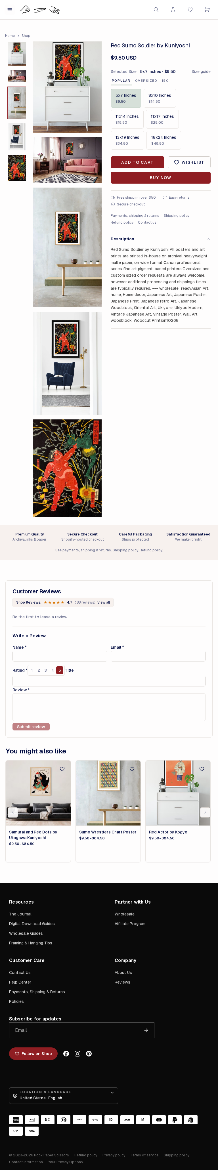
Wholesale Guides (26, 933)
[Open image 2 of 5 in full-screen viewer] (67, 160)
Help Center (20, 982)
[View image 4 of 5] (17, 136)
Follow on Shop (37, 1053)
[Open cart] (207, 9)
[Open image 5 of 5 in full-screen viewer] (67, 468)
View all (103, 602)
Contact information (26, 1162)
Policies (16, 1001)
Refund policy (122, 222)
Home (10, 36)
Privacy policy (113, 1155)
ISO (165, 80)
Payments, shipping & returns (135, 216)
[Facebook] (66, 1053)
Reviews (122, 982)
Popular (121, 80)
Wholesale (125, 914)
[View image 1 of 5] (17, 54)
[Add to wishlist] (62, 769)
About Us (123, 972)
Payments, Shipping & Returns (37, 992)
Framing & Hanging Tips (30, 943)
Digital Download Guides (32, 923)
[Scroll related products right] (205, 812)
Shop (26, 36)
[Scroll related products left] (13, 812)
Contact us (147, 222)
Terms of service (144, 1155)
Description (122, 239)
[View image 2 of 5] (17, 76)
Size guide (201, 71)
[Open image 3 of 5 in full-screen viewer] (67, 247)
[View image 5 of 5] (17, 168)
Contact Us (20, 972)
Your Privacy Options (65, 1162)
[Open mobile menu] (10, 10)
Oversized (146, 80)
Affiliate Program (130, 923)
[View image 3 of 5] (17, 103)
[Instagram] (77, 1053)
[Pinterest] (89, 1053)
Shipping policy (176, 216)
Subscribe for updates (35, 1019)
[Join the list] (146, 1030)
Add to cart (137, 162)
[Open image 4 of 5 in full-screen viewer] (67, 363)
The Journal (20, 914)
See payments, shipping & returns (83, 550)
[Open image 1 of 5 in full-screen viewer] (67, 87)
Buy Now (160, 177)
